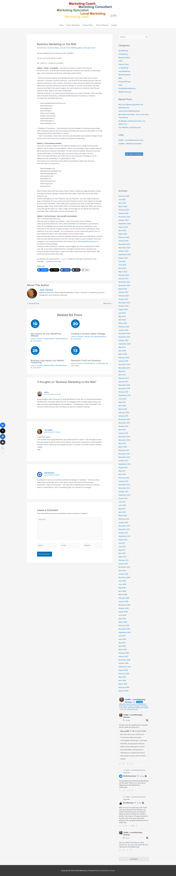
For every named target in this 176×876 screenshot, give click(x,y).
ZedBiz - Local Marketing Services (132, 716)
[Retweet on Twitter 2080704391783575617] (124, 850)
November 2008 (124, 605)
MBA (120, 78)
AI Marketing (123, 54)
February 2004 (124, 687)
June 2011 (122, 546)
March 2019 (123, 354)
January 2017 (123, 382)
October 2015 (123, 426)
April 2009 (122, 591)
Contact (114, 25)
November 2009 (124, 577)
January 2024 (123, 241)
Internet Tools (65, 48)
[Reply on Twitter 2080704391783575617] (120, 850)
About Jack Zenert (73, 25)
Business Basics (53, 48)
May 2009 (122, 588)
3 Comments (41, 48)
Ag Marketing (123, 51)
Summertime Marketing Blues (129, 111)
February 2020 (124, 327)
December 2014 (124, 437)
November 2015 (124, 423)
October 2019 (123, 340)
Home (61, 25)
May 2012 (122, 509)
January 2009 (123, 601)
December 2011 (124, 526)
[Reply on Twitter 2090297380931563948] (120, 791)
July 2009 (122, 581)
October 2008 (123, 608)
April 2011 (122, 553)
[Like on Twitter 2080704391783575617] (128, 850)
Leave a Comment (37, 338)
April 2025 (122, 203)
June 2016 (122, 399)
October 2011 (123, 533)
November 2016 (124, 388)
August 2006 (123, 670)
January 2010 (123, 574)
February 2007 (124, 653)
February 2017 (124, 378)
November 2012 (124, 488)
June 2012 (122, 505)
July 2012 (122, 502)
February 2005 (124, 674)
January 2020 (123, 330)
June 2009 (122, 584)
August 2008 (123, 612)
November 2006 (124, 660)
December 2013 (124, 454)
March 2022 (123, 289)
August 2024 (123, 227)
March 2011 (123, 557)
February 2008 (124, 625)
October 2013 (123, 461)
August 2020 (123, 309)
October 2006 (123, 663)
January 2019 (123, 361)
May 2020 (122, 316)
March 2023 (123, 272)
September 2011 (124, 536)
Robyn (46, 392)
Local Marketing (124, 71)
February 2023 (124, 275)
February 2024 (124, 237)
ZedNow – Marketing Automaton (130, 144)
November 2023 (124, 248)
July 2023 (122, 261)
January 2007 (123, 656)
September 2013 (125, 464)
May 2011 (122, 550)
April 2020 (122, 320)
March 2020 (123, 323)
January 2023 (123, 278)
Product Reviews (125, 82)
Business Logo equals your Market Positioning (47, 361)
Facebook (61, 199)
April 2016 (122, 406)
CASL (121, 61)
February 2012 (124, 519)
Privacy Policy (88, 25)
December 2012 (124, 485)
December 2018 (124, 364)
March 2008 (123, 622)
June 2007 (122, 639)
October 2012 (123, 492)
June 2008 (122, 615)
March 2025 (123, 206)
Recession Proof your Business (86, 360)
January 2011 (123, 564)
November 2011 (124, 529)
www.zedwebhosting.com (87, 241)
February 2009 (124, 598)
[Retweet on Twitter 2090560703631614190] (124, 764)
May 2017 (122, 371)
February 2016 (124, 413)
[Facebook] (2, 425)
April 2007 (122, 646)
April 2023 (122, 268)
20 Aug (128, 720)
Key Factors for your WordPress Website (46, 335)
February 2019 (124, 358)
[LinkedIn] (2, 436)
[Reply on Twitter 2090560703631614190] (120, 764)
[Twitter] (2, 430)
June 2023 (122, 265)
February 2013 (124, 478)
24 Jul (127, 838)
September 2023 (125, 254)
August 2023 (123, 258)
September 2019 (124, 344)
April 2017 (122, 375)
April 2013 (122, 474)
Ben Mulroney (128, 803)
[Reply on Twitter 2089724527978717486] (120, 826)
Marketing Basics (77, 48)
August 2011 (123, 540)
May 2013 (122, 471)
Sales (121, 85)
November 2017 (124, 368)
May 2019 (122, 347)
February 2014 (124, 450)
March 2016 (123, 409)
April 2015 (122, 430)
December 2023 (124, 244)
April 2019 (122, 351)
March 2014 (123, 447)
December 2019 (124, 333)
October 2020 (123, 306)
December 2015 (124, 419)
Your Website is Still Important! (130, 127)
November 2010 (124, 567)
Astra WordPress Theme (106, 871)
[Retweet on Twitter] (124, 770)
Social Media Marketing (127, 88)
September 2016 (124, 395)
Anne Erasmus (49, 473)
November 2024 (124, 217)
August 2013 (123, 467)
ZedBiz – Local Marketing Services (131, 140)
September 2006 (125, 667)
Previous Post (33, 303)
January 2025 (123, 213)
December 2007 (124, 629)
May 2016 (122, 402)
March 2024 (123, 234)
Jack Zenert (48, 430)
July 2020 (122, 313)
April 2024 (122, 230)
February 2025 (124, 210)
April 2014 (122, 443)
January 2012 (123, 522)
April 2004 (122, 680)
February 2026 (124, 196)
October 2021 (123, 292)
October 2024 (124, 220)
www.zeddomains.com (71, 224)
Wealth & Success (125, 92)
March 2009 (123, 595)
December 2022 (124, 282)
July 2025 (122, 200)
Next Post (107, 303)
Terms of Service (102, 25)
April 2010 (122, 570)
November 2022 (124, 285)
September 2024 (125, 224)
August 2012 (123, 498)
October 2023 (124, 251)
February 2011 (124, 560)
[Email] (2, 442)
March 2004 (123, 684)
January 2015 (123, 433)
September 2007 (125, 632)
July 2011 (122, 543)
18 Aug (139, 803)
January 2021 (123, 299)
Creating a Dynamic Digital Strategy (88, 334)
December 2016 (124, 385)
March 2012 (123, 516)
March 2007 (123, 649)
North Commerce (129, 776)
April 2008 (122, 619)
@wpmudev (135, 847)
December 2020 (124, 303)
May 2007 (122, 643)
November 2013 (124, 457)
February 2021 (124, 296)
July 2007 (122, 636)
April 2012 (122, 512)
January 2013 (123, 481)
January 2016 (123, 416)
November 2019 (124, 337)
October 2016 (123, 392)
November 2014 (124, 440)
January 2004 (123, 691)
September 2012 (124, 495)
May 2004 (122, 677)
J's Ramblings (100, 363)
